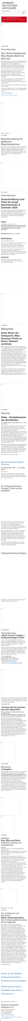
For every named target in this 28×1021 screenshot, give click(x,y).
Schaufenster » (8, 993)
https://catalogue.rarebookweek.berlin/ (9, 95)
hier (18, 454)
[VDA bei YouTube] (9, 11)
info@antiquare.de (12, 1017)
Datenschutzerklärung (5, 1018)
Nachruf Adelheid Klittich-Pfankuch (12, 463)
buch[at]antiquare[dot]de (7, 262)
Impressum (19, 1017)
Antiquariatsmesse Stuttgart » (13, 981)
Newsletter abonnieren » (12, 990)
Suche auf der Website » (12, 973)
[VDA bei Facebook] (5, 11)
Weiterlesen (3, 155)
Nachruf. (12, 477)
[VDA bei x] (3, 11)
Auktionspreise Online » (12, 986)
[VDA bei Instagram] (7, 11)
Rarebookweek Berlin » (11, 977)
